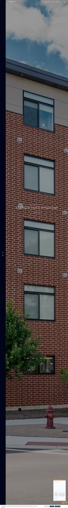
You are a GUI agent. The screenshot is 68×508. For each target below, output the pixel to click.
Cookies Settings (46, 506)
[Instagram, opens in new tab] (3, 254)
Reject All (52, 506)
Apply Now (58, 1)
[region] (34, 506)
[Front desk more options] (66, 503)
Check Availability (37, 212)
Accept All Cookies (57, 506)
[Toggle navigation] (64, 2)
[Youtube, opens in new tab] (3, 256)
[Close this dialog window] (65, 479)
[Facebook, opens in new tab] (3, 252)
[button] (63, 503)
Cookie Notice (3, 507)
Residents (53, 1)
